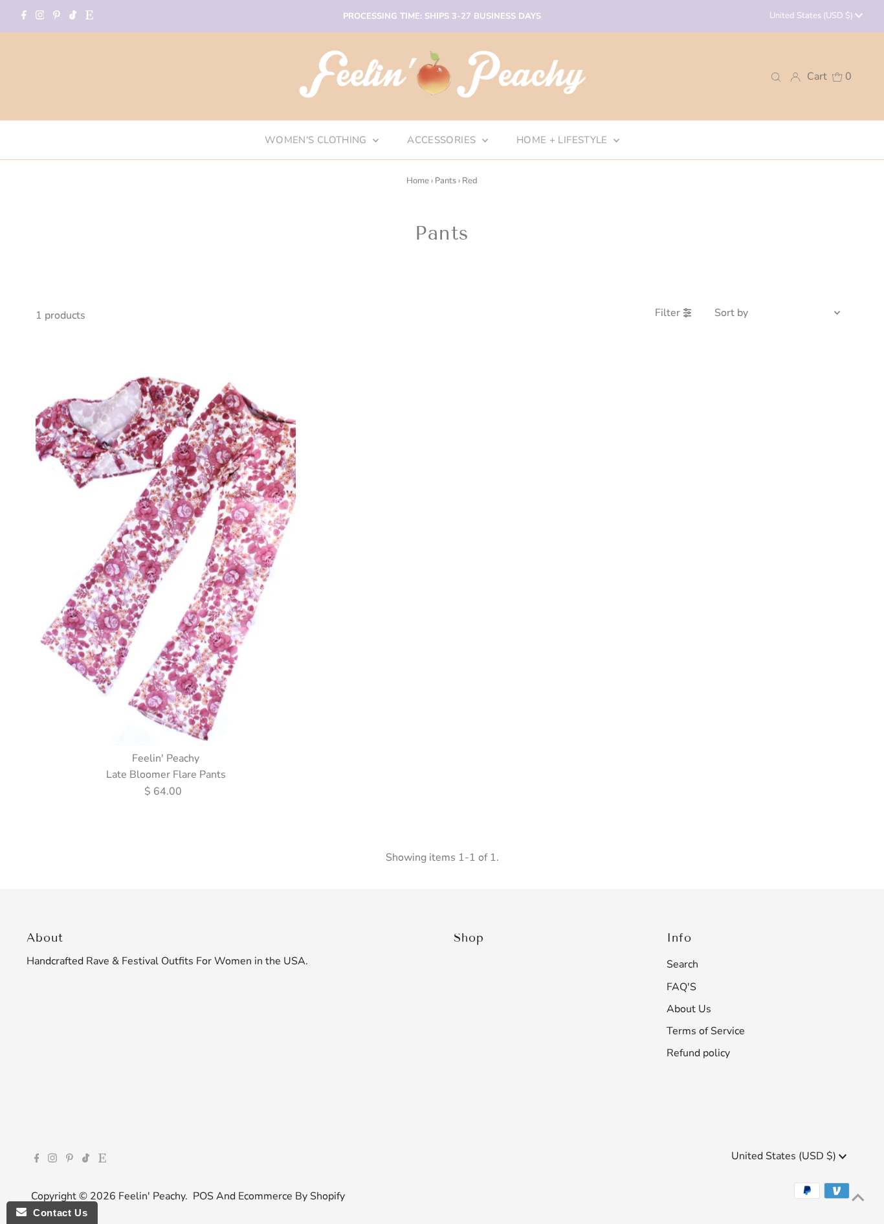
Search (682, 964)
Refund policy (698, 1053)
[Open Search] (776, 76)
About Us (689, 1009)
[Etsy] (89, 16)
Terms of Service (706, 1031)
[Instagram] (40, 16)
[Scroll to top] (858, 1198)
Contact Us (57, 1212)
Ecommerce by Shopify (291, 1196)
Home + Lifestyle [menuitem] (563, 139)
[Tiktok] (73, 16)
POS (203, 1196)
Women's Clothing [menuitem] (317, 139)
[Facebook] (24, 16)
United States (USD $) (812, 15)
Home (417, 181)
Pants (445, 181)
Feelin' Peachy (151, 1196)
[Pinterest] (56, 16)
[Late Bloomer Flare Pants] (166, 550)
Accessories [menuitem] (443, 139)
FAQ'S (681, 987)
